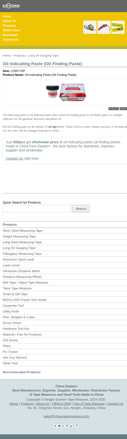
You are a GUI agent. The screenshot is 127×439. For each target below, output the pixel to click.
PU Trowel (10, 352)
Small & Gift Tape (15, 294)
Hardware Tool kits (16, 328)
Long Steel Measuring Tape (22, 242)
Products (9, 25)
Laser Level (11, 265)
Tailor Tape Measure (17, 288)
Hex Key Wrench (15, 357)
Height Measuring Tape (19, 236)
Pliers (7, 346)
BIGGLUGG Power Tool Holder (25, 300)
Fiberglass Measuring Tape (22, 253)
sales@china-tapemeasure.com (66, 416)
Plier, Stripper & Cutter (19, 317)
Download (10, 35)
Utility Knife (11, 311)
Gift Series (10, 340)
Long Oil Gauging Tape (43, 55)
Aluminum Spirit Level (18, 259)
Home (7, 16)
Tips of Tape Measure (89, 403)
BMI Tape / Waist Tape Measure (25, 282)
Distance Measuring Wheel (22, 277)
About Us (9, 21)
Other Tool (10, 363)
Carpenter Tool (13, 305)
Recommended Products (22, 372)
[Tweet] (59, 426)
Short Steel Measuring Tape (22, 230)
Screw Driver (12, 323)
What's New (11, 30)
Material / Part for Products (22, 334)
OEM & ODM (61, 403)
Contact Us (11, 39)
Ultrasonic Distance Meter (21, 271)
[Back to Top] (76, 426)
